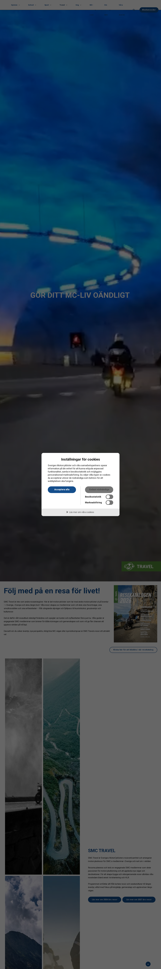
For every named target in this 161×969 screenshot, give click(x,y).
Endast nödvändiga (99, 489)
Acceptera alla (61, 489)
